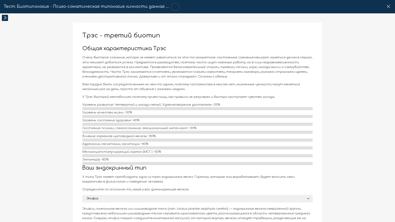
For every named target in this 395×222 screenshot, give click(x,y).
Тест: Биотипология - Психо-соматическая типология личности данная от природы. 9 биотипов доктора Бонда (130, 6)
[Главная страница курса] (388, 6)
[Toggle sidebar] (5, 18)
